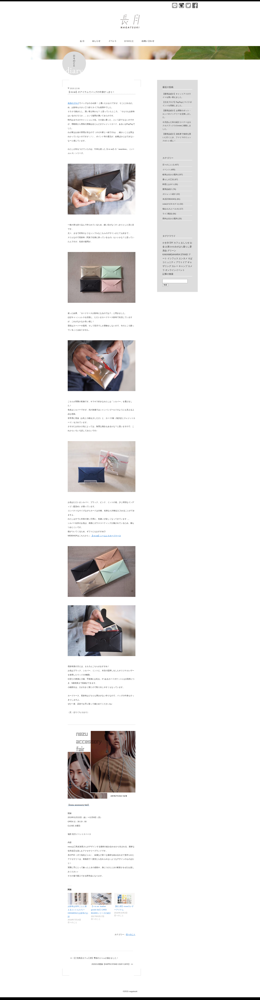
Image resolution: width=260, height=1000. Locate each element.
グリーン (171, 250)
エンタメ (183, 258)
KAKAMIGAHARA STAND (175, 254)
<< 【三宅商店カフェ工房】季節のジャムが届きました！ (94, 958)
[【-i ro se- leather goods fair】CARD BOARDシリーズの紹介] (101, 899)
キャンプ (183, 266)
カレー (175, 266)
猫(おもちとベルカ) (170, 209)
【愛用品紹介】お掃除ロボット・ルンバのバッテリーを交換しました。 (176, 113)
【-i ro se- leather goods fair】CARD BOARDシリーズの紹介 (101, 909)
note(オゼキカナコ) (170, 204)
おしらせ (185, 243)
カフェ (177, 243)
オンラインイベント (175, 270)
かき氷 (165, 243)
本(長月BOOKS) (169, 199)
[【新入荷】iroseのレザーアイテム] (124, 899)
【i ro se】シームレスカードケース (106, 536)
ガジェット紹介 (169, 194)
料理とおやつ (168, 184)
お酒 (167, 246)
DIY (171, 243)
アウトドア (181, 262)
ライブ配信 (167, 214)
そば (190, 258)
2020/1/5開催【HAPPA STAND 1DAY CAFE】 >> (112, 964)
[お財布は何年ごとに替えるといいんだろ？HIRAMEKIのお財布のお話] (78, 899)
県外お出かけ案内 (170, 218)
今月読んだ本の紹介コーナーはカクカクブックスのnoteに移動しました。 (176, 125)
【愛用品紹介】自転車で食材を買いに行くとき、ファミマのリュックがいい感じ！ (176, 137)
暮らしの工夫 (168, 179)
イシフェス (172, 258)
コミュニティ (169, 262)
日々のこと (130, 934)
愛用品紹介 (167, 189)
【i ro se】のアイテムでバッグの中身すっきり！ (91, 92)
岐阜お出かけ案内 (170, 174)
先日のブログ (73, 103)
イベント (166, 169)
